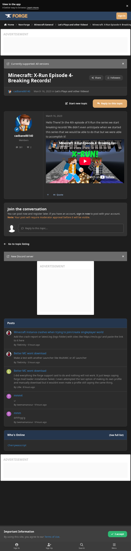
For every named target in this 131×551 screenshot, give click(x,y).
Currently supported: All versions (30, 63)
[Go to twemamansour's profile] (8, 396)
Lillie (19, 387)
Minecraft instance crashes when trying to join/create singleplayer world (58, 332)
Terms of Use (52, 536)
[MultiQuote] (48, 195)
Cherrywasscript (17, 445)
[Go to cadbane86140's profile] (10, 91)
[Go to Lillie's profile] (8, 371)
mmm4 (18, 395)
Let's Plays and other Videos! (72, 91)
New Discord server (22, 256)
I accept (119, 534)
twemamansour (25, 404)
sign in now (83, 213)
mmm (17, 413)
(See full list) (116, 435)
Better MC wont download (30, 353)
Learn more (6, 6)
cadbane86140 (21, 91)
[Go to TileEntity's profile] (8, 333)
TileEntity (21, 344)
